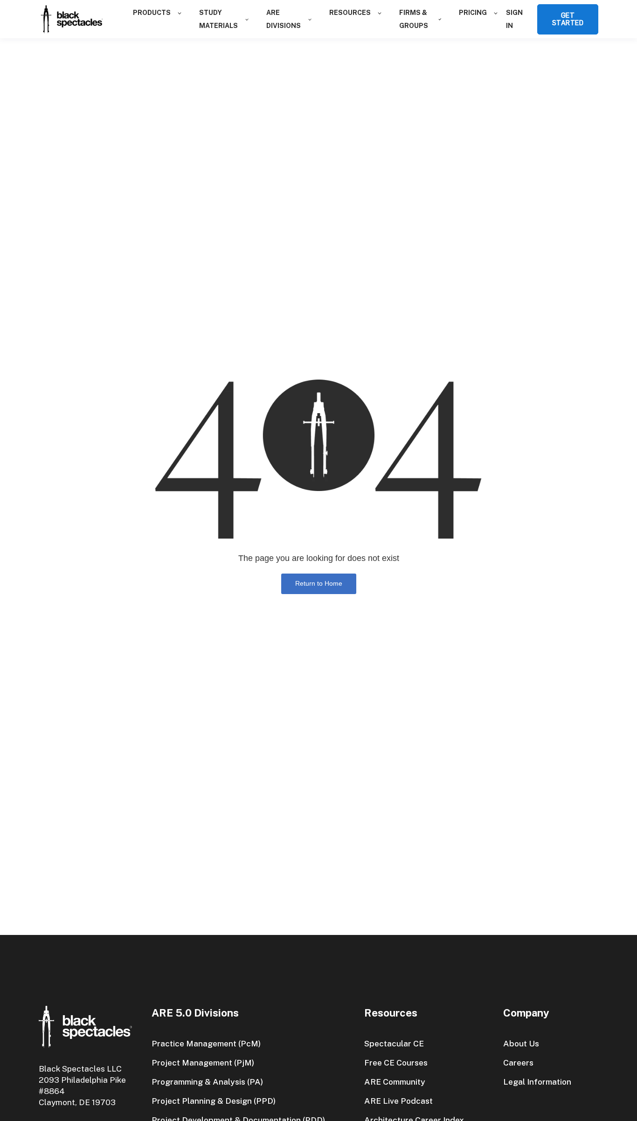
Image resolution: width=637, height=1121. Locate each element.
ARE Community (394, 1082)
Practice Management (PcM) (206, 1043)
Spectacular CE (394, 1043)
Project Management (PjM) (203, 1062)
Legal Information (537, 1082)
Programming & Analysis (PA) (207, 1082)
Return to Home (318, 583)
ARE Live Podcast (398, 1101)
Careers (518, 1062)
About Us (521, 1043)
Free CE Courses (396, 1062)
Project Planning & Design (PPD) (214, 1101)
